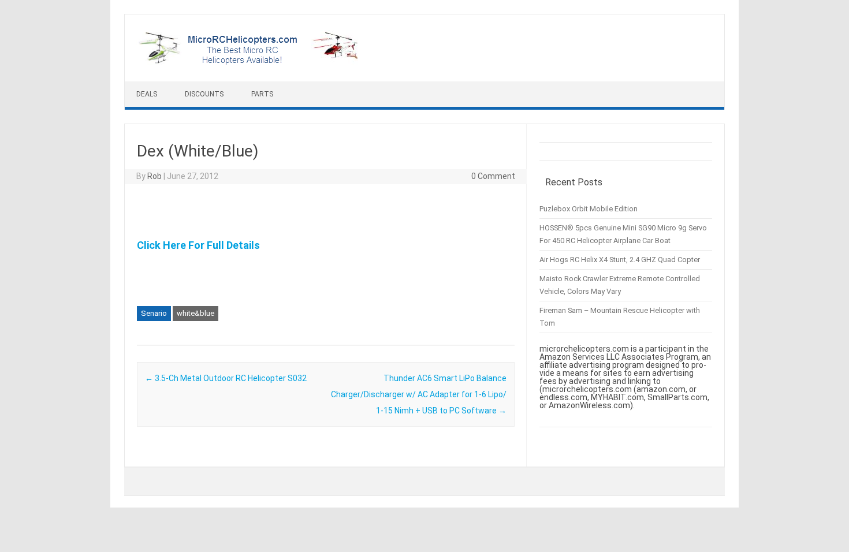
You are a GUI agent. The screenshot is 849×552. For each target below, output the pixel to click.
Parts (262, 94)
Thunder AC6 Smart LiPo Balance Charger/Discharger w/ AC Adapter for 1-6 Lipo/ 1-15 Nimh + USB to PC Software (419, 394)
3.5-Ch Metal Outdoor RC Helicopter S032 (226, 378)
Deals (146, 94)
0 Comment (493, 176)
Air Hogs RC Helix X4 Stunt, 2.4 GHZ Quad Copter (619, 259)
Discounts (204, 94)
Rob (154, 176)
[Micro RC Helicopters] (249, 61)
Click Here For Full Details (198, 245)
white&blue (195, 313)
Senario (154, 313)
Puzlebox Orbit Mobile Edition (588, 208)
